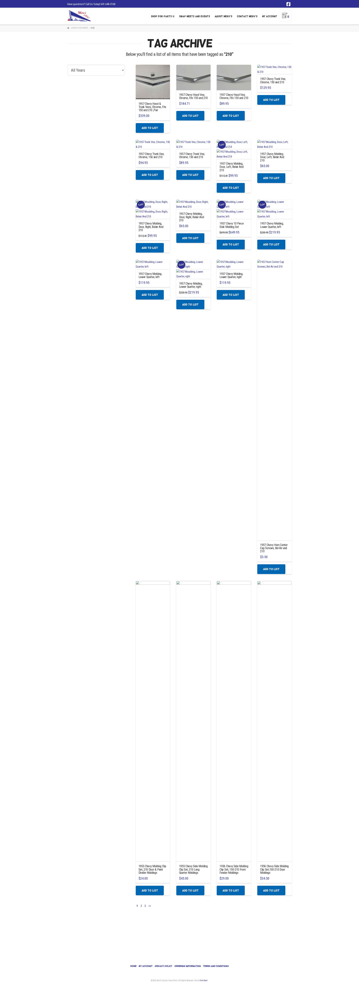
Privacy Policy (163, 966)
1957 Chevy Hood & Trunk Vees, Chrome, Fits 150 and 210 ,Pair (152, 107)
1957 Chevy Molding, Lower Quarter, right (190, 285)
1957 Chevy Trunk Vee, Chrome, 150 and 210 (273, 80)
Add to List (150, 127)
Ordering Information (187, 966)
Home (133, 966)
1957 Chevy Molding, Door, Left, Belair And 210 (231, 167)
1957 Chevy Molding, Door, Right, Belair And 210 (151, 227)
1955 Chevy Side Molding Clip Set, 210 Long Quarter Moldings (193, 869)
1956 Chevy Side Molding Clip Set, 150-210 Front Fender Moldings (234, 869)
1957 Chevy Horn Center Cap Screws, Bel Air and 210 (274, 548)
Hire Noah (204, 980)
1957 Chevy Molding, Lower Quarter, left (271, 225)
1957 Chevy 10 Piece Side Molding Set (232, 225)
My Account (146, 966)
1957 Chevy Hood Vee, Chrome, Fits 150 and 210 (193, 96)
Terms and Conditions (216, 966)
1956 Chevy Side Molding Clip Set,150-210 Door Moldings (274, 869)
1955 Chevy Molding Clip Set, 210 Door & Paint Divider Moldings (152, 869)
